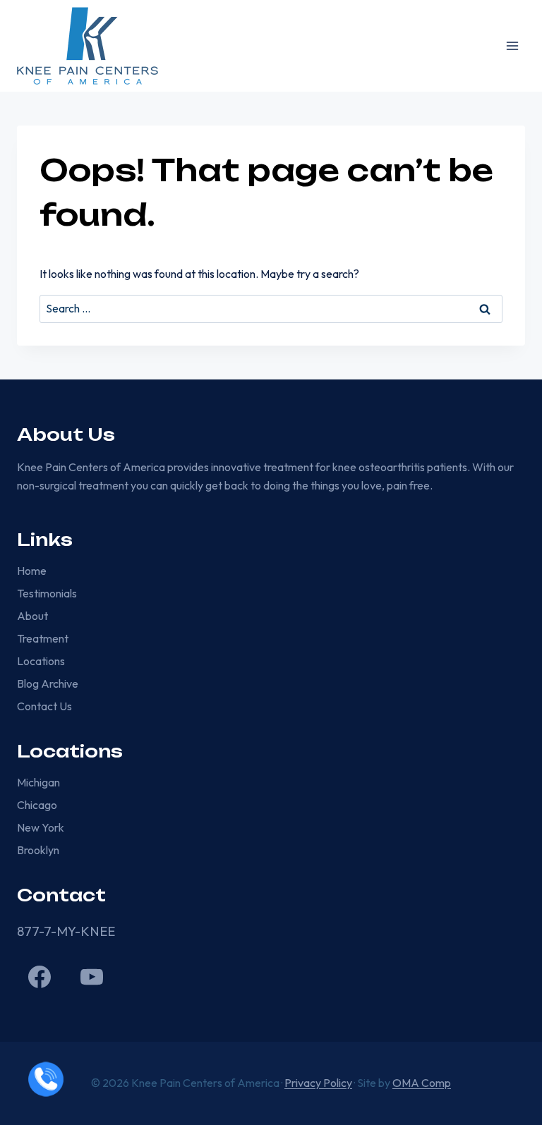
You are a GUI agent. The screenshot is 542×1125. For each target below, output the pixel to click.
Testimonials (47, 593)
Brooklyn (38, 850)
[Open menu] (512, 45)
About (32, 616)
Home (32, 571)
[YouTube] (91, 976)
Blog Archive (47, 683)
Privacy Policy (318, 1083)
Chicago (37, 805)
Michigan (38, 782)
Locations (41, 661)
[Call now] (46, 1079)
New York (40, 827)
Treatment (42, 638)
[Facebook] (39, 976)
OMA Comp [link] (421, 1083)
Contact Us (44, 706)
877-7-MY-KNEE (66, 931)
